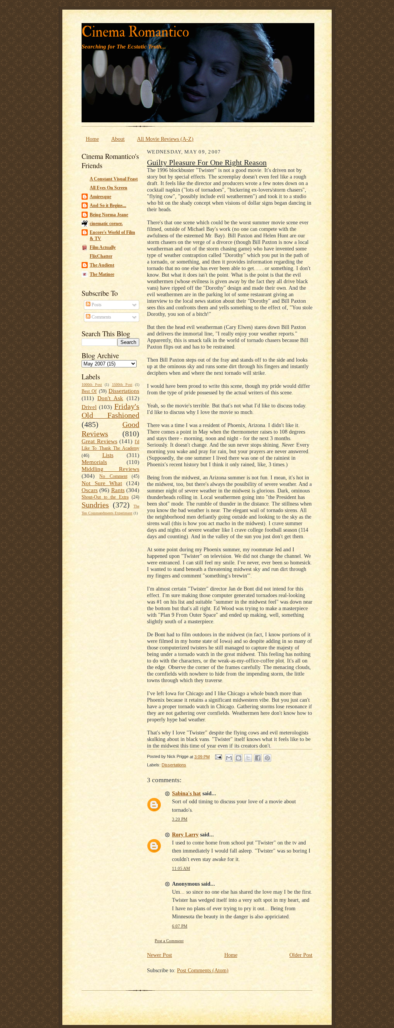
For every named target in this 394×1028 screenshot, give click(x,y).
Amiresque (100, 196)
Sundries (95, 505)
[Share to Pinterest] (267, 758)
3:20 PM (179, 819)
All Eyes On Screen (108, 187)
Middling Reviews (110, 469)
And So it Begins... (108, 205)
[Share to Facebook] (258, 758)
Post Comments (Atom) (203, 970)
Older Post (300, 955)
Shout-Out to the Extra (105, 497)
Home (92, 139)
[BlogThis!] (238, 758)
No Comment (113, 476)
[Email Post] (218, 756)
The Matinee (102, 274)
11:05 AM (181, 868)
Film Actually (103, 247)
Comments (100, 317)
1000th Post (92, 384)
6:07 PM (179, 926)
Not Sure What (102, 483)
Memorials (94, 462)
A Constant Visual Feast (114, 179)
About (118, 139)
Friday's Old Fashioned (110, 411)
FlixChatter (101, 256)
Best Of (89, 391)
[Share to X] (248, 758)
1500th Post (122, 384)
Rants (118, 490)
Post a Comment (169, 941)
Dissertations (124, 391)
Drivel (89, 407)
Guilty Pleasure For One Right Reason (207, 162)
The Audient (102, 265)
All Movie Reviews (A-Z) (165, 139)
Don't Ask (110, 398)
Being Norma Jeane (109, 214)
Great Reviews (99, 441)
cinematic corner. (106, 223)
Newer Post (159, 955)
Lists (108, 455)
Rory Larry (185, 834)
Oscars (90, 490)
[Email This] (229, 758)
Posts (96, 304)
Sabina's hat (186, 793)
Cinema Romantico (135, 32)
